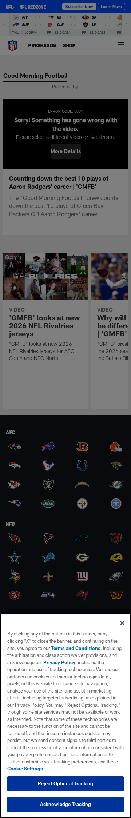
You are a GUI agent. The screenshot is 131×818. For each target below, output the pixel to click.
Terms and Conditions (75, 648)
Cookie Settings (25, 768)
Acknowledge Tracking (65, 804)
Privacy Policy (59, 662)
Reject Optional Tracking (65, 783)
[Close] (122, 623)
